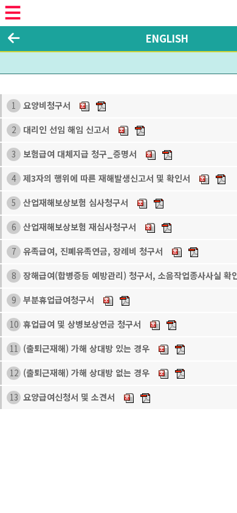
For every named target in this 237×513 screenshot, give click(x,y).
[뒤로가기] (13, 38)
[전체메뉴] (13, 12)
